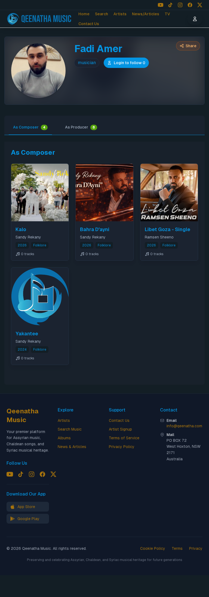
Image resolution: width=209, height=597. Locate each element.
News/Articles (145, 14)
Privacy (195, 548)
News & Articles (72, 446)
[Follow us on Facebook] (190, 5)
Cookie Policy (152, 548)
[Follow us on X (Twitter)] (199, 5)
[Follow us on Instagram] (180, 5)
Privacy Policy (121, 446)
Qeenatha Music (22, 415)
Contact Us (88, 24)
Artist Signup (120, 429)
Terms (177, 548)
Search (101, 14)
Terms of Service (124, 438)
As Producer (80, 127)
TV (167, 14)
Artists (120, 14)
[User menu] (194, 19)
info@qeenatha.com (184, 426)
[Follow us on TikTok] (170, 5)
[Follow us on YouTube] (160, 5)
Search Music (70, 429)
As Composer (29, 127)
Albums (64, 438)
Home (84, 14)
